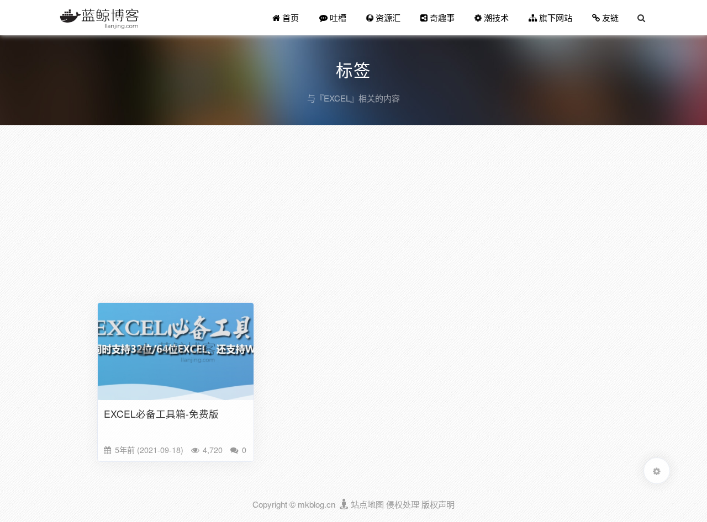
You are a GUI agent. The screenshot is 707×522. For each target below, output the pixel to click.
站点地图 (367, 504)
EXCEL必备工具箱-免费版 (161, 413)
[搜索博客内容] (641, 17)
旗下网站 (554, 17)
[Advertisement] (353, 216)
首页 (289, 17)
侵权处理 (402, 504)
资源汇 (386, 17)
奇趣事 (441, 17)
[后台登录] (344, 504)
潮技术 (495, 17)
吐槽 (337, 17)
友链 (609, 17)
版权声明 (438, 504)
